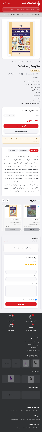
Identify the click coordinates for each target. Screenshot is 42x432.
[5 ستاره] (26, 264)
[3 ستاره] (31, 264)
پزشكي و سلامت (29, 62)
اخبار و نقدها (20, 15)
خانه (39, 62)
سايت (35, 62)
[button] (21, 39)
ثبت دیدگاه (21, 304)
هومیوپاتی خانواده (36, 219)
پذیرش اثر (27, 15)
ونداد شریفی (33, 87)
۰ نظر (19, 74)
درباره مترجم (13, 150)
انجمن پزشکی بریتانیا (31, 84)
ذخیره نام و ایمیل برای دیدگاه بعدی (27, 300)
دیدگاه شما (34, 283)
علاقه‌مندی (35, 77)
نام (36, 268)
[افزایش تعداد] (13, 115)
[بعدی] (3, 201)
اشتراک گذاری (11, 74)
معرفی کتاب (34, 150)
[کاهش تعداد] (6, 115)
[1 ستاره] (36, 264)
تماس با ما (6, 15)
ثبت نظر (6, 241)
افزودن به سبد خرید (21, 126)
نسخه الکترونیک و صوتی (21, 131)
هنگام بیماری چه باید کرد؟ (15, 219)
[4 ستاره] (28, 264)
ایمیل (35, 276)
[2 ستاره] (33, 264)
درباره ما (13, 15)
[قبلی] (7, 201)
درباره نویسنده (23, 150)
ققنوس (32, 101)
